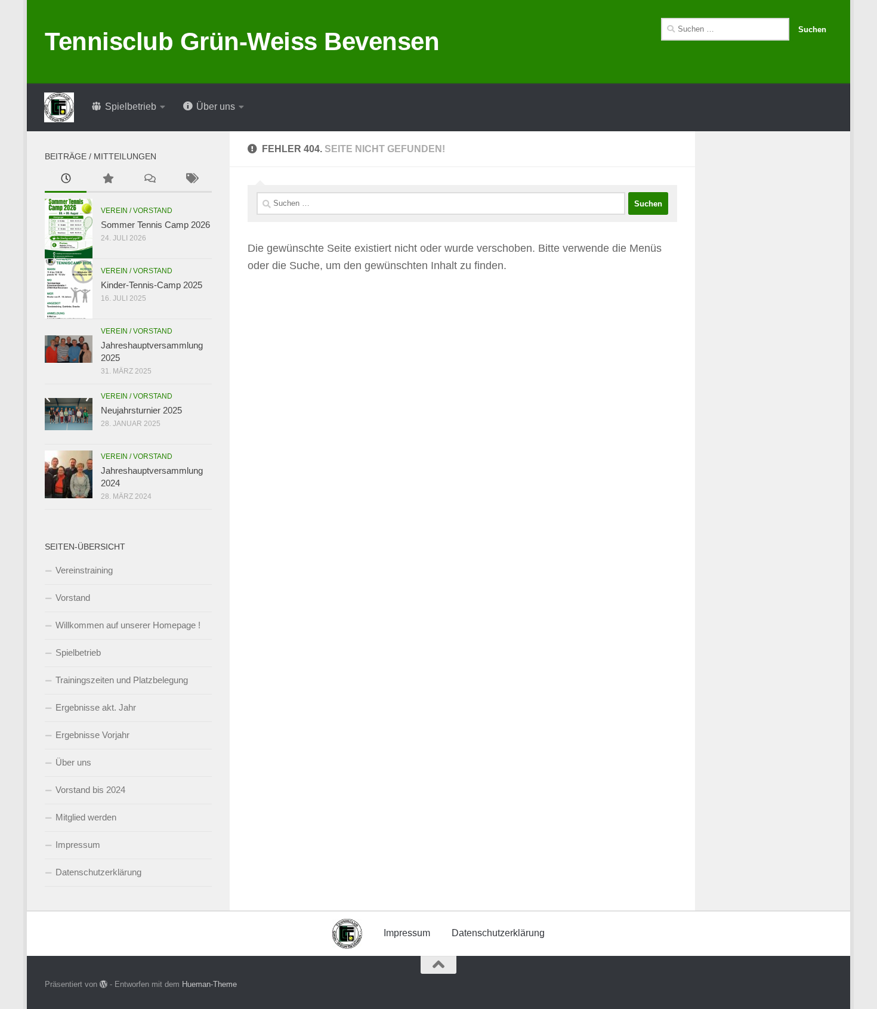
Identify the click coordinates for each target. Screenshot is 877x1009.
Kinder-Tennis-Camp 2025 (151, 285)
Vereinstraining (84, 570)
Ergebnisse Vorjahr (92, 735)
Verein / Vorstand (136, 210)
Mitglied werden (85, 817)
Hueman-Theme (209, 984)
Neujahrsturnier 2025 (141, 410)
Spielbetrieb (78, 652)
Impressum (77, 845)
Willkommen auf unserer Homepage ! (127, 625)
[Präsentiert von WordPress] (103, 984)
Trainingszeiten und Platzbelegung (121, 680)
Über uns (73, 762)
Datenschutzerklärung (98, 872)
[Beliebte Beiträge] (107, 180)
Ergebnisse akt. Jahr (95, 707)
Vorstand (72, 598)
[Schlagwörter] (191, 180)
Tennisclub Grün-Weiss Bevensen (242, 41)
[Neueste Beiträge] (66, 180)
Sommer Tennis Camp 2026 (155, 225)
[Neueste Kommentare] (149, 180)
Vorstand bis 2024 (90, 790)
